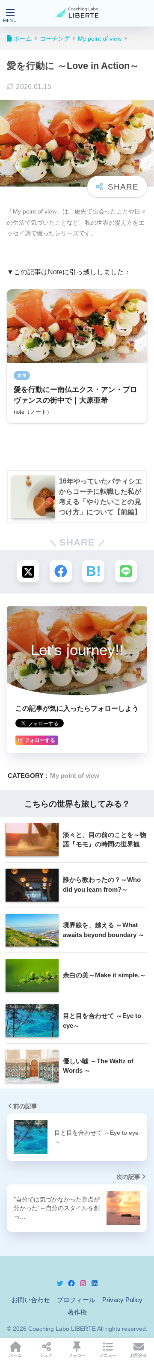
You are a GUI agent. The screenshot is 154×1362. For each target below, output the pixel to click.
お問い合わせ (31, 1300)
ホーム (15, 1355)
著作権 (77, 1312)
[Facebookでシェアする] (61, 571)
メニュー (107, 1355)
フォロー (77, 1355)
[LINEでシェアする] (126, 571)
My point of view (74, 775)
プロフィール (76, 1300)
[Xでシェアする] (28, 571)
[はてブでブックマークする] (93, 571)
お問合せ (138, 1355)
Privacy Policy (122, 1300)
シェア (46, 1355)
